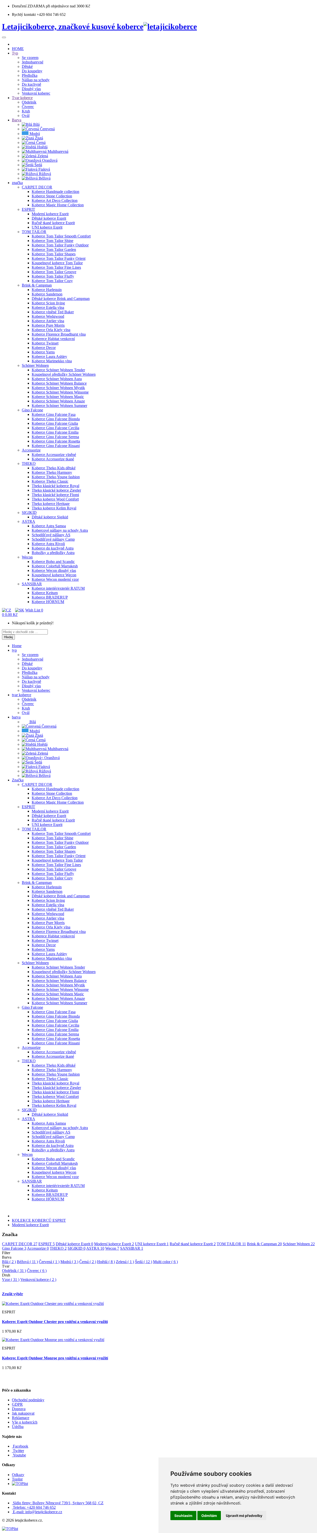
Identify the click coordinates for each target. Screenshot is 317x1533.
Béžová (27, 1262)
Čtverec (37, 1271)
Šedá (143, 1262)
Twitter (18, 1451)
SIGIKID (76, 1248)
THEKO (58, 1248)
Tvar (5, 1266)
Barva (6, 1257)
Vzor (10, 1279)
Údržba (18, 1427)
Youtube (19, 1455)
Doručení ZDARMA (29, 6)
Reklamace (20, 1418)
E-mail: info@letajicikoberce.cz (37, 1512)
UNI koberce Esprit (152, 1244)
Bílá (9, 1262)
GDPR (17, 1404)
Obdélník (14, 1271)
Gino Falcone (14, 1248)
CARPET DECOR (19, 1244)
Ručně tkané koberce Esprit (193, 1244)
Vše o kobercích (24, 1422)
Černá (87, 1262)
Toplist (17, 1479)
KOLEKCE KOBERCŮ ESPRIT (39, 1220)
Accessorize (38, 1248)
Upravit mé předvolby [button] (244, 1515)
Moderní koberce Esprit (30, 1225)
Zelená (125, 1262)
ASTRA (95, 1248)
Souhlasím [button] (183, 1515)
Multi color (165, 1262)
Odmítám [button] (209, 1515)
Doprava (19, 1409)
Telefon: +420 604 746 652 (34, 1507)
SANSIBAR (131, 1248)
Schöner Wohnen (299, 1244)
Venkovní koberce (38, 1279)
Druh (6, 1275)
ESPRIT (46, 1244)
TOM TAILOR (231, 1244)
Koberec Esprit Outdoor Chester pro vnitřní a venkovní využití (55, 1322)
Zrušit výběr (12, 1294)
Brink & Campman (264, 1244)
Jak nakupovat (23, 1413)
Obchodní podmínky (28, 1400)
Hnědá (106, 1262)
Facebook (20, 1446)
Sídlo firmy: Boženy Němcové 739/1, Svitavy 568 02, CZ (58, 1503)
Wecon (112, 1248)
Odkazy (18, 1475)
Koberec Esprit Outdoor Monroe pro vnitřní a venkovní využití (55, 1358)
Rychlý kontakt (24, 14)
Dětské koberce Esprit (74, 1244)
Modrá (69, 1262)
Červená (49, 1262)
